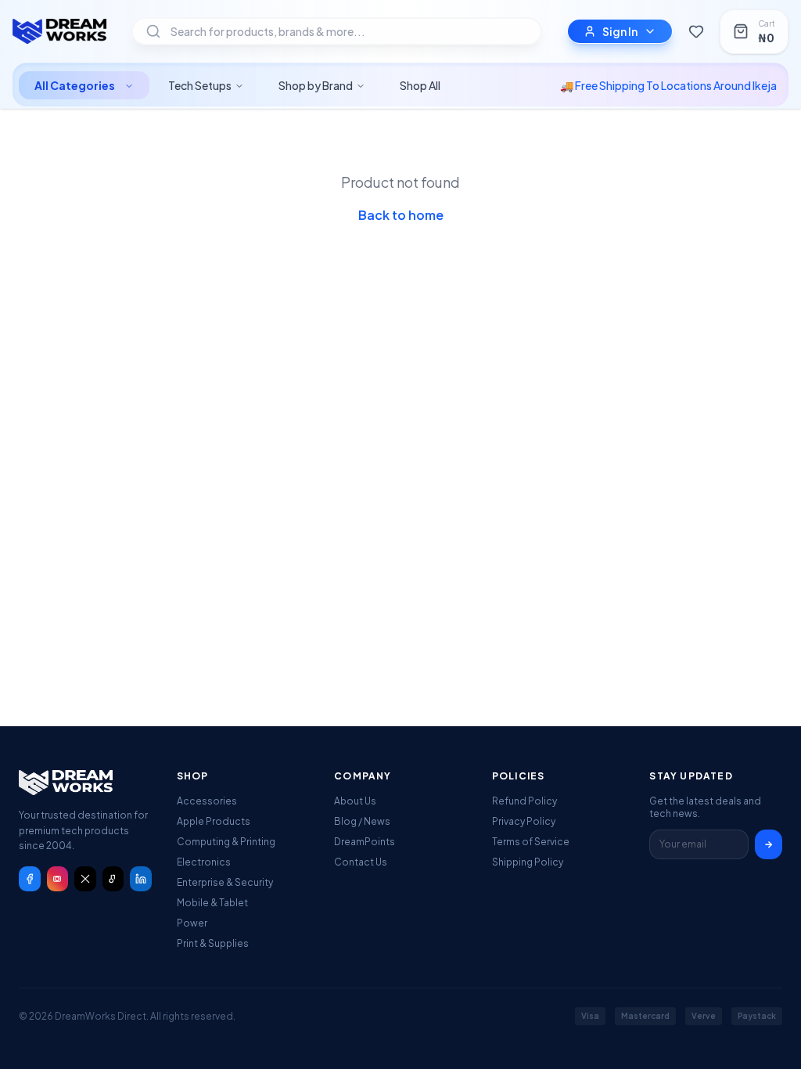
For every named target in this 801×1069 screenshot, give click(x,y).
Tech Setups (200, 85)
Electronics (204, 862)
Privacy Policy (523, 821)
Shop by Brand (315, 85)
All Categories (74, 85)
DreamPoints (364, 842)
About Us (355, 801)
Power (192, 923)
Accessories (207, 801)
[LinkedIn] (141, 878)
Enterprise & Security (225, 882)
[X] (85, 878)
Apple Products (213, 821)
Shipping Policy (527, 862)
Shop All (420, 85)
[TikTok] (113, 878)
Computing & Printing (226, 842)
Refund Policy (524, 801)
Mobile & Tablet (212, 903)
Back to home (401, 215)
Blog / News (362, 821)
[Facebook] (30, 878)
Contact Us (360, 862)
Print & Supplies (213, 943)
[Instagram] (58, 878)
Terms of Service (530, 842)
